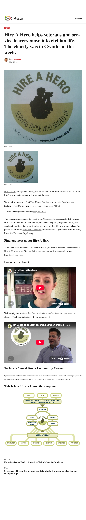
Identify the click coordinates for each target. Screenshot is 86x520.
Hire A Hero (9, 191)
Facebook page (16, 254)
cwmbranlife (16, 59)
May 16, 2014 (39, 211)
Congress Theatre (51, 218)
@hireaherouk (59, 251)
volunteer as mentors (32, 229)
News (7, 28)
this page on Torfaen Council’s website (48, 379)
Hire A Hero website (13, 251)
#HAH (57, 205)
